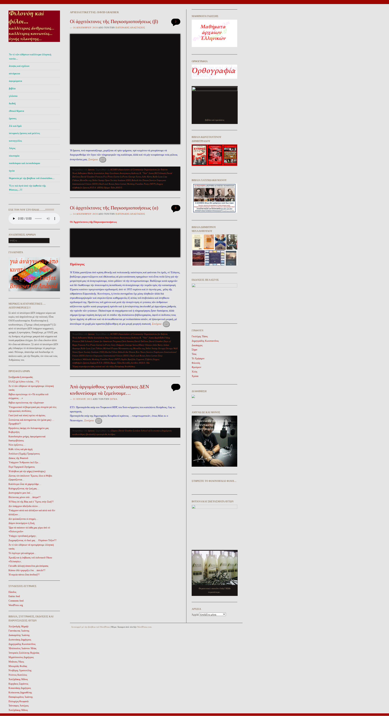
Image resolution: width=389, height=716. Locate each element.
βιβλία (12, 88)
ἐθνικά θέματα (16, 111)
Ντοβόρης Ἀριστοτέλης (20, 670)
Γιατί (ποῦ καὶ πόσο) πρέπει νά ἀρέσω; (27, 415)
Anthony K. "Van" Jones (142, 173)
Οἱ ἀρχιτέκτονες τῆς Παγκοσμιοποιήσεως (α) (114, 207)
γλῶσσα (13, 96)
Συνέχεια (96, 159)
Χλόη (194, 371)
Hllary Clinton (145, 345)
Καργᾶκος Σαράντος (18, 683)
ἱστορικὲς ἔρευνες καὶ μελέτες (24, 133)
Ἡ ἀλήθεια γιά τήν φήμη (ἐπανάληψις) (27, 471)
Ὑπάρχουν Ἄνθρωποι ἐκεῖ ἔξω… (25, 462)
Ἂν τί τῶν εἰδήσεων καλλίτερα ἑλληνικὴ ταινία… (30, 56)
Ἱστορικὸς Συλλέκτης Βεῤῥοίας (24, 652)
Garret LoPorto (120, 176)
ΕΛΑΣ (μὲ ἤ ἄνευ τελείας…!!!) (24, 381)
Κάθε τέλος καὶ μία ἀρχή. (21, 449)
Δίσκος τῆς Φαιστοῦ (18, 458)
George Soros (134, 176)
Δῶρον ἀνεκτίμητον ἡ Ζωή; (22, 523)
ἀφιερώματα (15, 81)
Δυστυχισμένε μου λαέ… (21, 492)
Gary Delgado (117, 345)
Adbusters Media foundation (91, 173)
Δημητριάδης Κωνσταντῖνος (22, 644)
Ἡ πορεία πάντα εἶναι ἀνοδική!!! (24, 574)
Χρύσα (195, 376)
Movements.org (125, 348)
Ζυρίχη (93, 363)
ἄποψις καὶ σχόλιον (19, 66)
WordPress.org (16, 605)
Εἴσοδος (12, 592)
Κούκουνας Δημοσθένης (20, 692)
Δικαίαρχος (197, 345)
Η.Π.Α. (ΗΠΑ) (96, 187)
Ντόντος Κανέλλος (18, 674)
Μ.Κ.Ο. (119, 187)
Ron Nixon (141, 352)
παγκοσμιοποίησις (87, 366)
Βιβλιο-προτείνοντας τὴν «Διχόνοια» (26, 402)
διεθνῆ (12, 103)
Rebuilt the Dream (140, 180)
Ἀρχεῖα (195, 614)
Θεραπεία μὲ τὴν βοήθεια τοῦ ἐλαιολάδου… (32, 178)
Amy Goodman (112, 173)
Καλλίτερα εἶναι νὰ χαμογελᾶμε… (25, 484)
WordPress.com (144, 627)
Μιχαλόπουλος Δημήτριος (21, 657)
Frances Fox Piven (104, 176)
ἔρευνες (12, 118)
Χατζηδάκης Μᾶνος (18, 679)
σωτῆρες (111, 434)
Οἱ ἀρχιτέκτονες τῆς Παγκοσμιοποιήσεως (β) (114, 21)
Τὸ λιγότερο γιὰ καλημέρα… (22, 553)
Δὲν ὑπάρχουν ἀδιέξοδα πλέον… (24, 506)
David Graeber (88, 176)
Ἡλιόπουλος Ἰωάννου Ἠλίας (22, 648)
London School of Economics (147, 430)
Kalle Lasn (158, 176)
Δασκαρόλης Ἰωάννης (19, 635)
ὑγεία (12, 170)
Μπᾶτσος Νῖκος (16, 661)
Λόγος (12, 148)
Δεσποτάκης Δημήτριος (20, 639)
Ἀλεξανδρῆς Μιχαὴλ (19, 626)
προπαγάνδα (101, 434)
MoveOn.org (86, 180)
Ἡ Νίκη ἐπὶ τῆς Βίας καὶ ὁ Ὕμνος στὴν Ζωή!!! (31, 501)
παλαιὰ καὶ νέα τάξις (104, 366)
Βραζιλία (132, 359)
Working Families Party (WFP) (141, 184)
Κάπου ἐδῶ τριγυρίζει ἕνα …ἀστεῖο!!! (27, 570)
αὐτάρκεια (14, 73)
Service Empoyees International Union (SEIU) (107, 355)
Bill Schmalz (160, 173)
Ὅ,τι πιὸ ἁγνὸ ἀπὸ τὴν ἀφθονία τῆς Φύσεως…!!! (27, 187)
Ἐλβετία (148, 359)
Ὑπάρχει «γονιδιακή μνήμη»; (22, 536)
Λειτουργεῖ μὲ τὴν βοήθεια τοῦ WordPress (90, 627)
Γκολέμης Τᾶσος (200, 336)
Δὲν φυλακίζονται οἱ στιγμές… (23, 519)
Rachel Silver (111, 352)
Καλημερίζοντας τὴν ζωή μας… (24, 488)
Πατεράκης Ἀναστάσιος (130, 27)
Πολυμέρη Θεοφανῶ (19, 701)
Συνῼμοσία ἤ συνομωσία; (21, 377)
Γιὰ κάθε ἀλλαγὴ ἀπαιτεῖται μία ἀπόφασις (28, 565)
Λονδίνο (134, 363)
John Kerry (147, 176)
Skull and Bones (106, 184)
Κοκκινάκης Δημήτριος (20, 688)
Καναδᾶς (126, 363)
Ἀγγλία (124, 359)
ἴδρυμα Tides (109, 187)
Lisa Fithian (97, 348)
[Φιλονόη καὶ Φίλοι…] (34, 43)
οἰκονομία (14, 155)
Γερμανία (140, 359)
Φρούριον (196, 367)
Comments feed (16, 600)
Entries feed (14, 596)
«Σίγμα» (114, 430)
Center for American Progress (107, 341)
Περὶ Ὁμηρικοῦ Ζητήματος (22, 466)
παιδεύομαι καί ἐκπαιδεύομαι (24, 163)
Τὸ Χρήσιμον (198, 358)
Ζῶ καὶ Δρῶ (15, 126)
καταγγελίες (15, 140)
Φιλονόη (196, 363)
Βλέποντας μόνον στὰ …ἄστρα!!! (25, 497)
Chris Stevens (127, 341)
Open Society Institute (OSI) (118, 180)
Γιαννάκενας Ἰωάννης (19, 630)
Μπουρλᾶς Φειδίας (18, 666)
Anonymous (125, 173)
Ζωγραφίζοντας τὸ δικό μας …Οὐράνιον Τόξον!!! (33, 540)
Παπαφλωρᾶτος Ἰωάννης (21, 697)
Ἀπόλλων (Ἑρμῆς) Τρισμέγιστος (24, 453)
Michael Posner (110, 348)
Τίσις (194, 354)
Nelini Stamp (98, 180)
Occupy (161, 348)
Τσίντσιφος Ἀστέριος (19, 705)
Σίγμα (114, 399)
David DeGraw (141, 341)
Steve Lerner (120, 184)
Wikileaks (87, 359)
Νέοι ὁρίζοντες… (17, 444)
